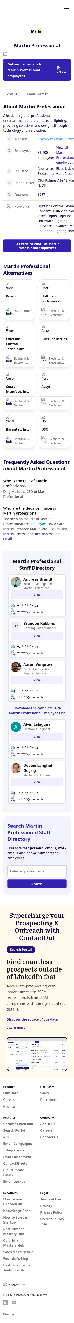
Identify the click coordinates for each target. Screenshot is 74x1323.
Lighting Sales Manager (39, 628)
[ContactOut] (23, 7)
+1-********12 (27, 747)
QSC (44, 429)
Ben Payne (38, 524)
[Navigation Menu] (67, 7)
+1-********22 (27, 691)
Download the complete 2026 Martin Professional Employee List (37, 710)
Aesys (46, 386)
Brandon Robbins (39, 623)
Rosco (11, 296)
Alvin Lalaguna (37, 724)
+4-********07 (27, 793)
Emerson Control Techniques (15, 344)
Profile (12, 94)
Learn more (16, 1027)
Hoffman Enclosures (50, 298)
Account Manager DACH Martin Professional (40, 586)
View (37, 595)
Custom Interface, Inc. (17, 389)
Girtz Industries (54, 339)
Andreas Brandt (37, 579)
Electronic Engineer (36, 729)
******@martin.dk (30, 612)
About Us (47, 1124)
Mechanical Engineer (38, 775)
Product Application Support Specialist (37, 671)
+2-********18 (27, 646)
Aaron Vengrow (37, 664)
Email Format (37, 94)
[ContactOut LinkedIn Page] (5, 1302)
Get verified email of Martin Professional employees (37, 245)
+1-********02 (27, 605)
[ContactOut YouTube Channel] (14, 1302)
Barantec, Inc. (17, 429)
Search (37, 884)
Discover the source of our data (32, 1019)
